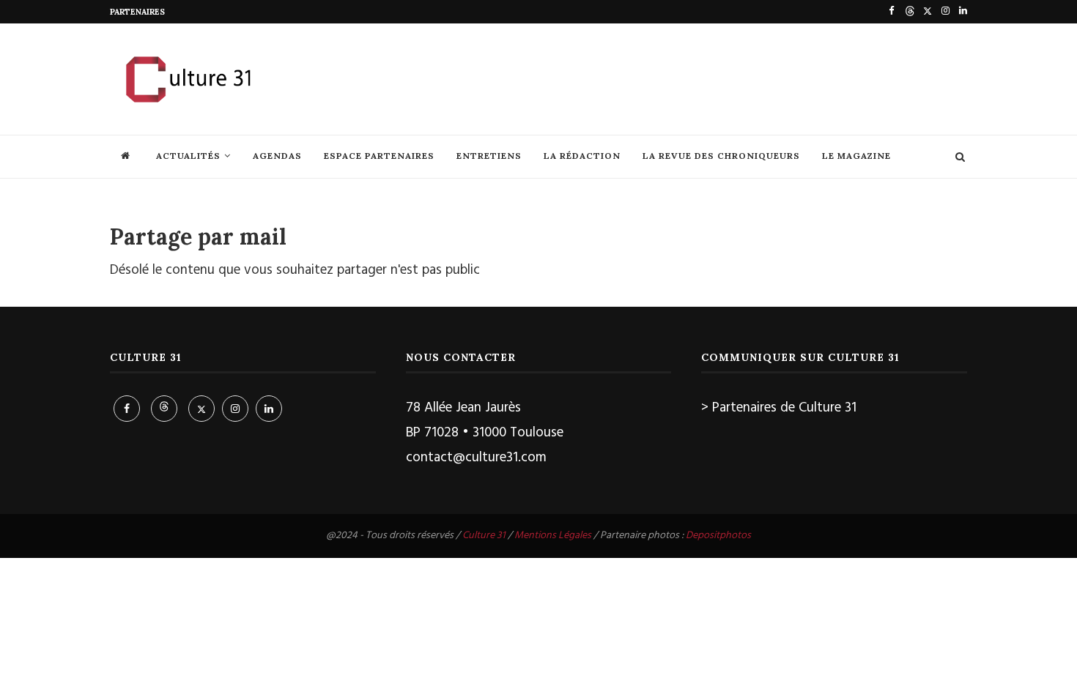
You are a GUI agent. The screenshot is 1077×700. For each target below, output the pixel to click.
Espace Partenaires (379, 155)
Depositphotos (718, 535)
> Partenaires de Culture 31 (778, 408)
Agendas (277, 155)
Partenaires (137, 12)
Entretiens (489, 155)
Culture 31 (484, 535)
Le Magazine (856, 155)
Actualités (188, 155)
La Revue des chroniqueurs (721, 155)
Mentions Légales (552, 535)
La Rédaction (582, 155)
